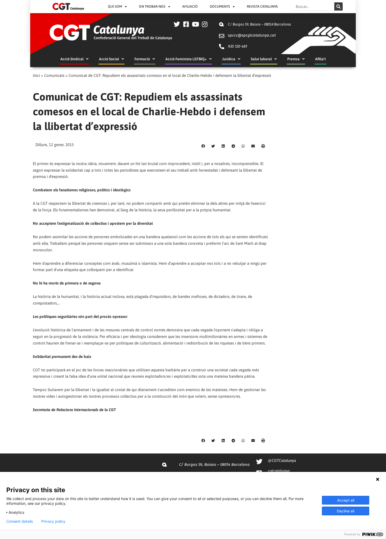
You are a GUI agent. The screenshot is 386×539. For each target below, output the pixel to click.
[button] (203, 146)
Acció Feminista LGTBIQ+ (186, 59)
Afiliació (190, 6)
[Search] (338, 6)
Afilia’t (320, 59)
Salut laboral (261, 59)
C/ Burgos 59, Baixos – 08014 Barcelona (259, 24)
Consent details (19, 521)
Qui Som (115, 6)
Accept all (345, 500)
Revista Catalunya (262, 6)
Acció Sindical (72, 59)
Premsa (293, 59)
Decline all (345, 511)
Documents (220, 6)
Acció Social (109, 59)
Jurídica (228, 59)
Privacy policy (53, 521)
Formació (142, 59)
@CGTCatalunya (282, 460)
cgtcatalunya (279, 470)
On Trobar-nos (152, 6)
